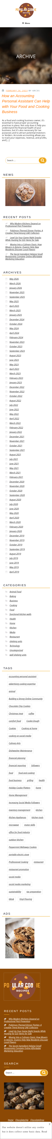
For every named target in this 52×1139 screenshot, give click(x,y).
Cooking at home (29, 728)
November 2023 (16, 342)
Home (12, 623)
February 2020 (16, 526)
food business (15, 780)
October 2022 (15, 396)
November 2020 (16, 486)
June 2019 (14, 562)
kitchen (39, 810)
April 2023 (14, 369)
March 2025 (15, 310)
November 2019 (16, 540)
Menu (27, 23)
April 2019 (14, 571)
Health (13, 618)
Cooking (13, 605)
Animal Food (15, 591)
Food (12, 609)
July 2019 (13, 558)
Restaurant (15, 636)
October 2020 (15, 490)
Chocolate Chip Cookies (19, 706)
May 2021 (14, 468)
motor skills (29, 824)
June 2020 (14, 508)
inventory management (19, 810)
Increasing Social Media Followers (24, 802)
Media (12, 632)
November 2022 (16, 391)
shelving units (16, 641)
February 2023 (16, 378)
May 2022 (14, 414)
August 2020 (15, 499)
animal (12, 691)
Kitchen (13, 627)
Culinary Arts (15, 743)
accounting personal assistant (22, 676)
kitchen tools (37, 817)
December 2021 (16, 436)
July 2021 (13, 459)
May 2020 (14, 513)
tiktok (11, 899)
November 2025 (16, 292)
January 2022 (15, 432)
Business (14, 600)
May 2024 (14, 328)
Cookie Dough (32, 720)
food (11, 772)
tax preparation (34, 891)
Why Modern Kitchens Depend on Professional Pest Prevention (23, 225)
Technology (15, 645)
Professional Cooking (18, 861)
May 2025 (14, 301)
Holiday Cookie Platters (19, 787)
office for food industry (19, 832)
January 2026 (15, 287)
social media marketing (20, 884)
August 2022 (15, 400)
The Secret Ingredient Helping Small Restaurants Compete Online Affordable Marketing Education (24, 257)
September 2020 (17, 495)
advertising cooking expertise (22, 683)
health (42, 780)
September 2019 (17, 549)
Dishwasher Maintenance (20, 750)
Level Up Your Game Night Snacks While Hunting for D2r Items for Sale (23, 239)
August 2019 (15, 553)
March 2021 (15, 472)
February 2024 (16, 337)
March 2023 (15, 373)
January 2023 (15, 382)
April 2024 (14, 333)
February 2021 (16, 477)
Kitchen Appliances (17, 817)
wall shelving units (18, 654)
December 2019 (16, 535)
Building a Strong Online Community (26, 698)
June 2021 (14, 463)
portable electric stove (19, 854)
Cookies (12, 728)
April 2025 (14, 306)
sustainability (15, 891)
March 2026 (15, 283)
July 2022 (13, 405)
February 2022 (16, 427)
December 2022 (16, 387)
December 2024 (16, 319)
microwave (14, 824)
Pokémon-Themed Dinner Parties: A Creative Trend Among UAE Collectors (24, 232)
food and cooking (27, 772)
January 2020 (15, 531)
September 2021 (17, 450)
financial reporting (17, 765)
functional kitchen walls (20, 614)
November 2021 (16, 441)
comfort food (15, 720)
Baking (13, 596)
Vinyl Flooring (25, 899)
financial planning (17, 758)
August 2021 (15, 454)
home (38, 787)
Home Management (18, 795)
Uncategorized (16, 650)
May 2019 (14, 567)
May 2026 (14, 278)
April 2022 (14, 418)
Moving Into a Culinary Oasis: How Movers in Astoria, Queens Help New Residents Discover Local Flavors (23, 247)
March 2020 (15, 522)
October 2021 (15, 445)
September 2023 (17, 350)
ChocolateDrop (37, 1119)
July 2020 (13, 504)
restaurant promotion (19, 869)
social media (15, 876)
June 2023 (14, 360)
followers (35, 765)
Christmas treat (16, 713)
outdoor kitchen (16, 839)
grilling (30, 780)
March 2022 (15, 423)
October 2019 (15, 544)
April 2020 (14, 517)
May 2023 (14, 364)
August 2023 (15, 355)
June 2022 (14, 409)
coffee (31, 713)
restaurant (38, 861)
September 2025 (17, 297)
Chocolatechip (21, 1119)
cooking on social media (20, 735)
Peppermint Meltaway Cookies (23, 847)
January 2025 (15, 314)
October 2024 (15, 323)
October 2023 (15, 346)
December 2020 (16, 481)
